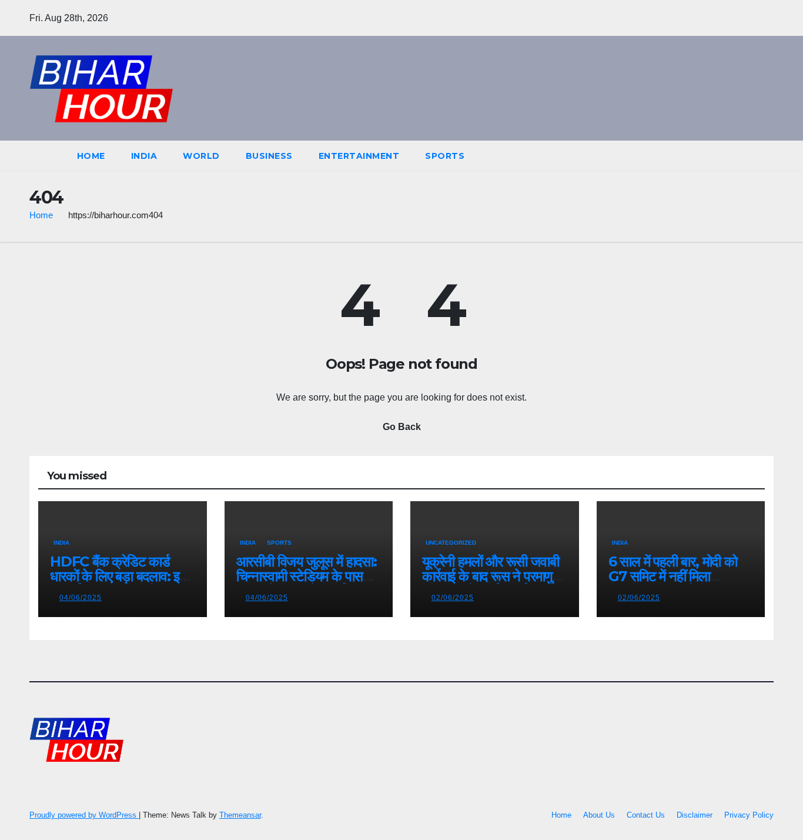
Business (269, 156)
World (201, 156)
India (144, 156)
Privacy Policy (749, 815)
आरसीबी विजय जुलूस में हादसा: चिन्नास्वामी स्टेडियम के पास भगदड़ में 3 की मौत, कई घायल (306, 576)
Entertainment (359, 156)
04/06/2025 (80, 598)
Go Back (402, 427)
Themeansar (240, 815)
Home (91, 156)
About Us (599, 815)
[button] (743, 156)
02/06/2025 (452, 598)
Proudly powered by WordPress (84, 815)
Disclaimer (694, 815)
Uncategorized (451, 542)
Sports (444, 156)
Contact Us (646, 815)
